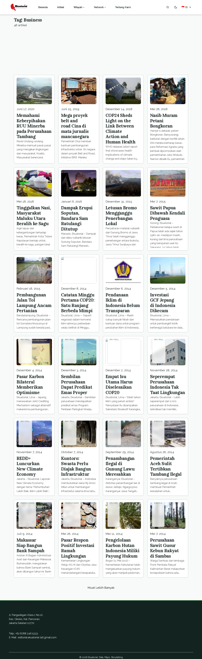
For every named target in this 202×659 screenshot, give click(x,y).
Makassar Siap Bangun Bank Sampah (31, 545)
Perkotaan (27, 503)
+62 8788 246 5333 (26, 633)
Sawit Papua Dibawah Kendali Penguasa (167, 213)
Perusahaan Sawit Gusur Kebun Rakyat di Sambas (164, 548)
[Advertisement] (101, 51)
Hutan (114, 503)
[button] (186, 7)
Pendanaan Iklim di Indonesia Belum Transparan (123, 303)
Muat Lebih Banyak (101, 587)
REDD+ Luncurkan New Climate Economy (30, 466)
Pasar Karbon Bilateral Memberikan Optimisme (30, 384)
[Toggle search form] (167, 7)
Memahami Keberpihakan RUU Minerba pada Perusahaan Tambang (34, 125)
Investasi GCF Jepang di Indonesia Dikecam (162, 303)
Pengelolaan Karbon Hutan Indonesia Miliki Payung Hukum (122, 548)
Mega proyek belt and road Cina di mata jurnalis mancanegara (75, 125)
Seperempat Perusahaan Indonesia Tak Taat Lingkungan (167, 384)
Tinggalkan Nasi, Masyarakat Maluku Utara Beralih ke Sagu (34, 216)
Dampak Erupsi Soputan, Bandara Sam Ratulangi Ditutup (77, 218)
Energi (158, 421)
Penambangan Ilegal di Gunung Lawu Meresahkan (120, 466)
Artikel (25, 339)
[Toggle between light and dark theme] (175, 7)
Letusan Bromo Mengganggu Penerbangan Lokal (121, 216)
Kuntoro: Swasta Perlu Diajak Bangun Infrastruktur (76, 466)
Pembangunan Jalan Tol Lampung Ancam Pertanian (34, 303)
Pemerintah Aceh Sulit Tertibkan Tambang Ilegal (165, 466)
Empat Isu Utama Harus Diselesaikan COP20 (119, 384)
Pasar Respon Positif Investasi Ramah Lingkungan (77, 548)
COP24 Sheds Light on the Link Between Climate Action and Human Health (120, 128)
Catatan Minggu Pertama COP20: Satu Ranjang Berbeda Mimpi (77, 303)
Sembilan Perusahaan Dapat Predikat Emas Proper (76, 384)
